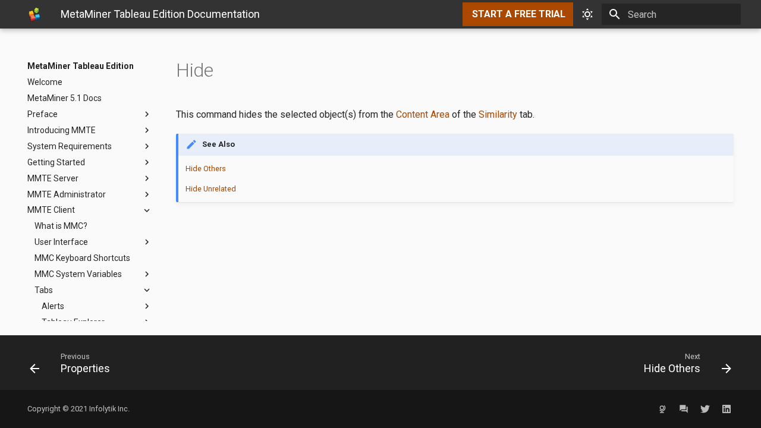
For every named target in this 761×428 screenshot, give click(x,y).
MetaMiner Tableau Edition (80, 66)
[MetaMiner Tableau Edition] (34, 14)
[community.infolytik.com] (683, 408)
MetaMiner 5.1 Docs (64, 98)
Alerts (53, 306)
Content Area (422, 114)
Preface (42, 114)
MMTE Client (51, 210)
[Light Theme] (587, 14)
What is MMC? (60, 226)
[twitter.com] (705, 408)
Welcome (44, 82)
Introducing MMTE (61, 130)
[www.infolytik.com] (662, 408)
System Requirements (69, 146)
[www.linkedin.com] (726, 408)
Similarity (498, 114)
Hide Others (205, 168)
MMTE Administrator (66, 194)
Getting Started (56, 162)
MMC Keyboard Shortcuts (82, 258)
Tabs (43, 290)
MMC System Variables (78, 274)
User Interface (61, 242)
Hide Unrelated (210, 188)
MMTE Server (52, 178)
